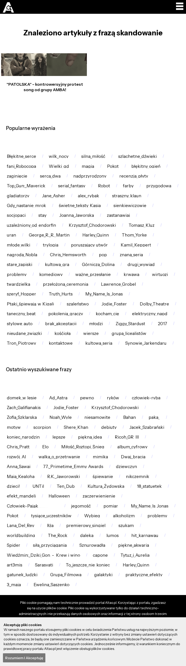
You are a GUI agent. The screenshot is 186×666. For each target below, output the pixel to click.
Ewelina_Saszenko (51, 584)
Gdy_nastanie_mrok (26, 205)
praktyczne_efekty (143, 574)
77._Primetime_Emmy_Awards (73, 466)
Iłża (50, 525)
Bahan (129, 417)
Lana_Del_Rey (20, 525)
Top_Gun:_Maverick (26, 185)
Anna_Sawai (18, 466)
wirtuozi (160, 274)
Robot (104, 185)
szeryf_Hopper (21, 294)
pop (103, 254)
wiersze (91, 333)
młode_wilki (18, 245)
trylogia (50, 245)
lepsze (58, 437)
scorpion (42, 427)
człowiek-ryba (146, 397)
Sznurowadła (92, 545)
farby (128, 185)
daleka (86, 535)
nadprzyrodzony (89, 176)
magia (88, 166)
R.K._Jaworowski (63, 476)
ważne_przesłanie (93, 274)
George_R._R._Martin (49, 235)
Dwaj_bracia (133, 456)
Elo (45, 446)
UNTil (38, 486)
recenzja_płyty (133, 176)
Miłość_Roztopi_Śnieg (82, 446)
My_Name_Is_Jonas (104, 294)
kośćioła (62, 333)
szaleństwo (78, 304)
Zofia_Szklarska (22, 417)
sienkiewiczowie (129, 205)
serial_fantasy (71, 185)
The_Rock (57, 535)
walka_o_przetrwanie (59, 456)
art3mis (14, 565)
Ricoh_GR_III (127, 437)
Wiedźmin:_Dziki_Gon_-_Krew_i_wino (43, 555)
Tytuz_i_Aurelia (134, 555)
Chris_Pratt (18, 446)
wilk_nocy (59, 156)
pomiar (110, 506)
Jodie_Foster (114, 304)
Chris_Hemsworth (68, 254)
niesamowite (97, 417)
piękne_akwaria (133, 545)
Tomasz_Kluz (141, 225)
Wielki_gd (59, 166)
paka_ (154, 417)
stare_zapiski (19, 264)
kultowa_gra (57, 264)
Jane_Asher (53, 195)
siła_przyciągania (50, 545)
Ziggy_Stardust (130, 323)
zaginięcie (17, 176)
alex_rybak (88, 195)
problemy (17, 274)
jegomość (81, 506)
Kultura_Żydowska (106, 486)
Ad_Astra (58, 397)
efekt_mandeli (21, 496)
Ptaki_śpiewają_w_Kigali (30, 304)
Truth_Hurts (61, 294)
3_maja (14, 584)
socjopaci (16, 215)
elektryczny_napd (149, 313)
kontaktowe (61, 343)
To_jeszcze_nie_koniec (88, 565)
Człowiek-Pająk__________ (32, 506)
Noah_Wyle (60, 417)
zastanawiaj (118, 215)
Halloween (59, 496)
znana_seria (131, 254)
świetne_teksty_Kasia (80, 205)
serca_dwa (50, 176)
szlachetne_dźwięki (137, 156)
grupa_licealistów (129, 333)
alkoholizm (124, 515)
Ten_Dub (66, 486)
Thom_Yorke (134, 235)
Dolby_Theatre (154, 304)
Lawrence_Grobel (118, 284)
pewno (87, 397)
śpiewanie (103, 476)
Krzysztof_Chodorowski (92, 225)
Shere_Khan (76, 427)
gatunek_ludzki (22, 574)
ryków (113, 397)
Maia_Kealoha (20, 476)
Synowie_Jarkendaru (145, 343)
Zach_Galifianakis (24, 407)
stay (42, 215)
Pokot (113, 166)
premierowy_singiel (85, 525)
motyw (14, 427)
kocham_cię (107, 313)
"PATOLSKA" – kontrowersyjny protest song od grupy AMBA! (45, 87)
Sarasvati (44, 565)
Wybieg (92, 515)
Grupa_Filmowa (65, 574)
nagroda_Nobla (22, 254)
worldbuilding (21, 535)
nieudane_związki (24, 333)
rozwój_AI (16, 456)
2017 (162, 323)
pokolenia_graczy (65, 313)
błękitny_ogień (145, 166)
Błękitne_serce (21, 156)
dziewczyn (126, 466)
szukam (126, 525)
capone (100, 555)
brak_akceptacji (60, 323)
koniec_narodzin (23, 437)
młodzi (96, 323)
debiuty (109, 427)
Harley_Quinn (95, 235)
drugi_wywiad (141, 264)
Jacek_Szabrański (146, 427)
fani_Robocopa (21, 166)
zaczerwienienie (99, 496)
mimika (100, 456)
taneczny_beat (21, 313)
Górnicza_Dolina (98, 264)
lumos (112, 535)
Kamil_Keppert (136, 245)
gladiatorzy (18, 195)
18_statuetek (149, 486)
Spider (13, 545)
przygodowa (158, 185)
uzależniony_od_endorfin (31, 225)
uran (11, 235)
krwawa (131, 274)
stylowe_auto (19, 323)
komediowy (51, 274)
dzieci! (13, 486)
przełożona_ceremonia (65, 284)
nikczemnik (137, 476)
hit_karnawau (144, 535)
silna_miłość (93, 156)
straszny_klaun (126, 195)
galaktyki (103, 574)
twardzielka (18, 284)
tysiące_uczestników (51, 515)
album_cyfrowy (132, 446)
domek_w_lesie (22, 397)
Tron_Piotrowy (21, 343)
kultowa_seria (98, 343)
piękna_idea (90, 437)
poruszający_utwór (89, 245)
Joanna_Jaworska (76, 215)
